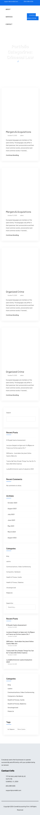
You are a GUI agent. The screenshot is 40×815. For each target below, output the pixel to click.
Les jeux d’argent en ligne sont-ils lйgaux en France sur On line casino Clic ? (20, 633)
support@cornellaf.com (11, 1)
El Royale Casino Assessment (16, 440)
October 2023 (12, 503)
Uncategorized (11, 587)
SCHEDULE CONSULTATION (31, 16)
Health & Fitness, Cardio (14, 577)
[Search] (33, 604)
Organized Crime (15, 291)
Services (9, 17)
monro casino (21, 729)
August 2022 (12, 538)
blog (7, 556)
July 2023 (11, 514)
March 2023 (12, 532)
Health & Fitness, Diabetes (14, 582)
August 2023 (12, 508)
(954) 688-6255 (28, 1)
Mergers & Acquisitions (18, 131)
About (8, 9)
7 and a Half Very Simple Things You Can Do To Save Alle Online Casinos (20, 652)
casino (8, 561)
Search (8, 412)
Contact (9, 24)
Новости (9, 593)
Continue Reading (12, 155)
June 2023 (11, 520)
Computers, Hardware (13, 572)
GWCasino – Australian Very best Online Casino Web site (20, 642)
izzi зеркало (11, 729)
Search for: (9, 603)
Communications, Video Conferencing (18, 566)
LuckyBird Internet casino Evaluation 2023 (20, 469)
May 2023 (11, 526)
